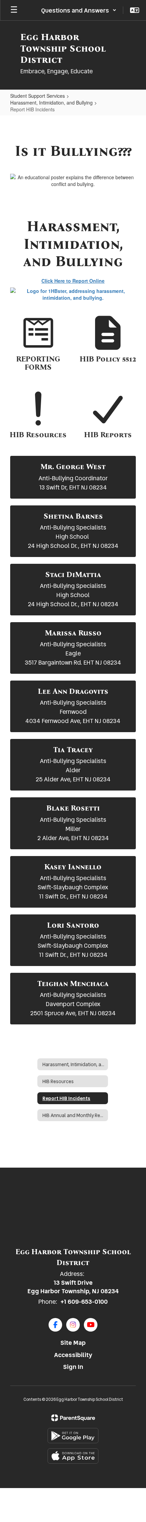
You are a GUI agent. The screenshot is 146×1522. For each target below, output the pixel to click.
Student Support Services (37, 95)
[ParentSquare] (73, 1418)
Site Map (73, 1342)
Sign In (73, 1366)
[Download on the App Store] (73, 1456)
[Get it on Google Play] (73, 1435)
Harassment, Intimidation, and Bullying (51, 102)
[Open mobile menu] (14, 10)
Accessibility (73, 1354)
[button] (78, 10)
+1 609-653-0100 (84, 1301)
